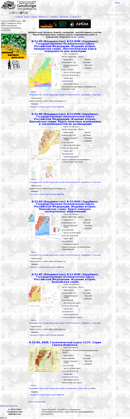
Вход (117, 3)
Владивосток (36, 95)
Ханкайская (67, 81)
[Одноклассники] (18, 12)
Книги (27, 17)
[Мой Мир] (21, 12)
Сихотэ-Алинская (70, 377)
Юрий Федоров (49, 409)
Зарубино (85, 95)
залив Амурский (50, 95)
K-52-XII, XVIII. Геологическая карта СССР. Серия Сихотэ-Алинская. (65, 343)
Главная (19, 17)
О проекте (75, 17)
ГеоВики (54, 17)
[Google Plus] (26, 12)
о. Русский (96, 95)
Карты (34, 17)
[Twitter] (16, 12)
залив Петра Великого (69, 95)
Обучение (63, 17)
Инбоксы (43, 17)
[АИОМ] (65, 24)
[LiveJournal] (24, 12)
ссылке (80, 37)
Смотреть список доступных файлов (47, 107)
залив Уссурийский (68, 388)
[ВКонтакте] (13, 12)
